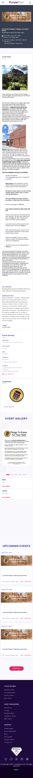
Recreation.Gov (19, 154)
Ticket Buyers (8, 728)
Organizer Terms (10, 716)
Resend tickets (9, 690)
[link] (16, 374)
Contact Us (8, 742)
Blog (5, 734)
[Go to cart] (30, 2)
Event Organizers (10, 731)
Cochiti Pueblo (8, 407)
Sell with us (8, 708)
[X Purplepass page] (11, 759)
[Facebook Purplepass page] (6, 759)
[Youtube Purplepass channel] (27, 759)
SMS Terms (8, 698)
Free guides (8, 737)
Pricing (6, 710)
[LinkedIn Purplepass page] (16, 759)
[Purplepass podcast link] (22, 759)
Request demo (9, 713)
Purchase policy (9, 692)
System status (9, 739)
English (16, 770)
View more (16, 668)
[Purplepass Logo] (16, 2)
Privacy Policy (9, 695)
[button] (16, 41)
